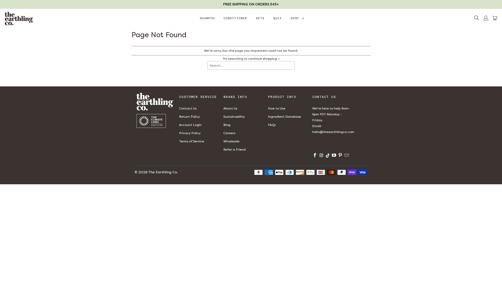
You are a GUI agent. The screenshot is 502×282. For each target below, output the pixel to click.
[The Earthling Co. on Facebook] (314, 156)
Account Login (190, 125)
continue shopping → (264, 59)
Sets (260, 18)
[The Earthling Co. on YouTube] (333, 156)
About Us (230, 108)
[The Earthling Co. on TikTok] (327, 156)
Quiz (277, 18)
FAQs (272, 125)
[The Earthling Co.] (19, 18)
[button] (495, 18)
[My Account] (486, 18)
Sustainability (234, 116)
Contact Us (187, 108)
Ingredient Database (284, 116)
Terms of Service (191, 141)
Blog (226, 125)
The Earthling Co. (163, 172)
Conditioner (235, 18)
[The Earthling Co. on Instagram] (320, 156)
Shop (297, 18)
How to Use (276, 108)
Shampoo (207, 18)
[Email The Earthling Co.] (346, 156)
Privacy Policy (190, 133)
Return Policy (189, 116)
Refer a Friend (234, 149)
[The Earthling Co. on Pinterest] (339, 156)
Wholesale (231, 141)
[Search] (476, 18)
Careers (229, 133)
